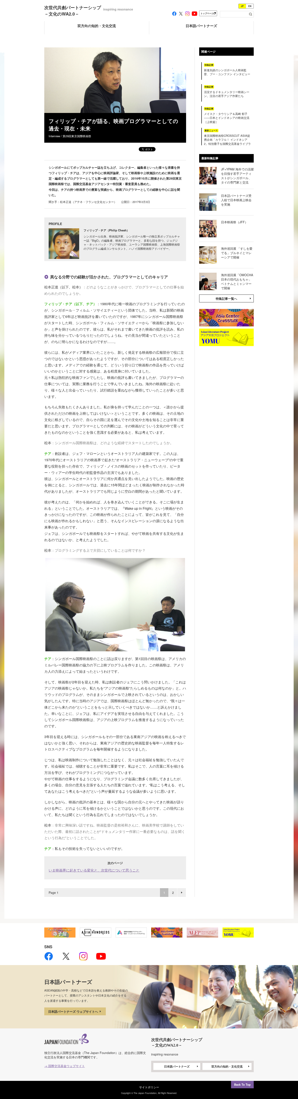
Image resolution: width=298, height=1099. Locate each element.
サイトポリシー (149, 1087)
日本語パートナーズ (177, 1066)
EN (249, 6)
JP (242, 6)
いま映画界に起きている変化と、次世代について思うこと (94, 870)
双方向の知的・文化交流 (227, 1066)
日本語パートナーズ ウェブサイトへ (73, 1011)
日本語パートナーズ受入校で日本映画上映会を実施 (236, 199)
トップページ (207, 13)
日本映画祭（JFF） (234, 222)
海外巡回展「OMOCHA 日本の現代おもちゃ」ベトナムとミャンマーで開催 (238, 281)
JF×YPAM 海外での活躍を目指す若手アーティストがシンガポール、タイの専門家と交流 (237, 175)
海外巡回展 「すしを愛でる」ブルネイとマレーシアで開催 (236, 252)
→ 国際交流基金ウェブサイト (64, 1066)
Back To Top (242, 1084)
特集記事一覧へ (226, 298)
